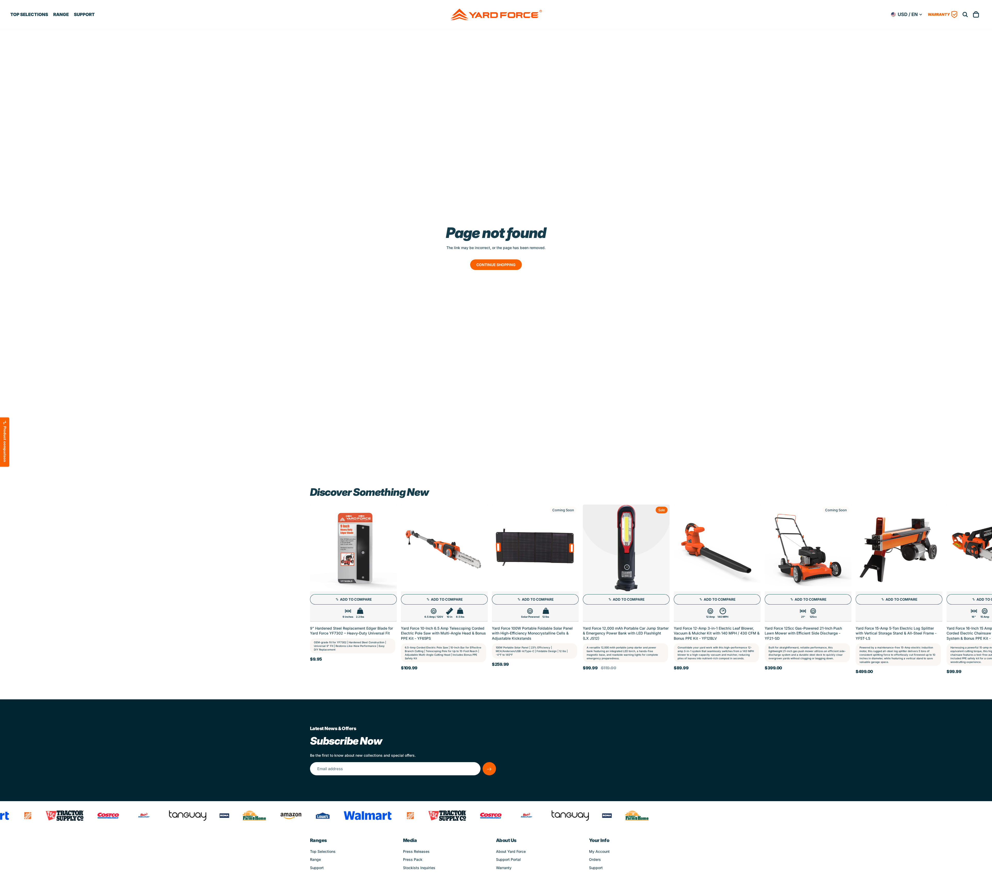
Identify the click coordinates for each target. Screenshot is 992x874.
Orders (595, 859)
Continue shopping (496, 264)
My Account (599, 851)
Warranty (504, 867)
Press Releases (416, 851)
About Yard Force (511, 851)
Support (317, 867)
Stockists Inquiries (419, 867)
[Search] (965, 14)
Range (315, 859)
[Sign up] (489, 769)
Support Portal (508, 859)
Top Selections (323, 851)
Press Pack (412, 859)
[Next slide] (676, 589)
